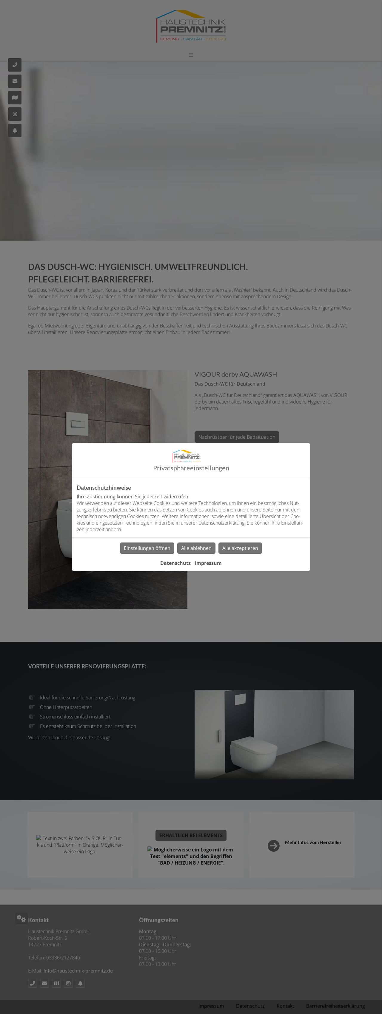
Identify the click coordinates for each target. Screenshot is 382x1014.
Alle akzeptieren (240, 548)
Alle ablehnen (196, 548)
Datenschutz (175, 563)
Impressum (208, 563)
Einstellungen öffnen (147, 548)
